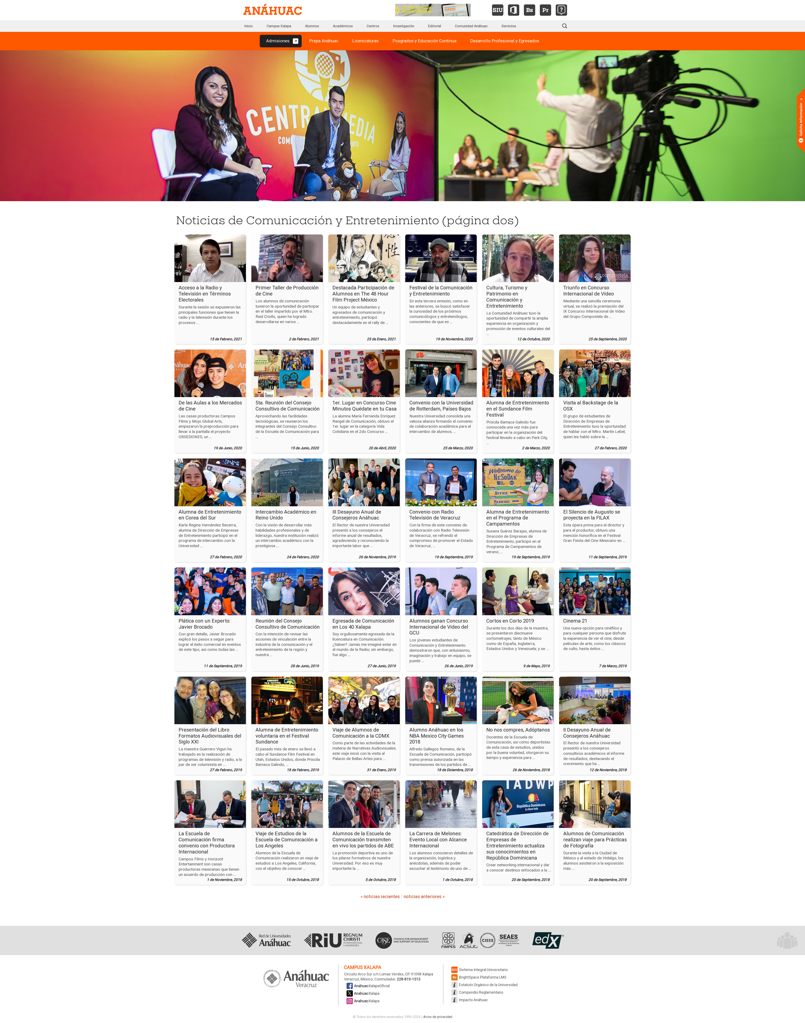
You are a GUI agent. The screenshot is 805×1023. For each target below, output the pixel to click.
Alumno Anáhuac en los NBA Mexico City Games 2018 (436, 736)
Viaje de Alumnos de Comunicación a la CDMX (360, 733)
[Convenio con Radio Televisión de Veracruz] (441, 482)
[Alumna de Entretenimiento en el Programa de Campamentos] (518, 482)
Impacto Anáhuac (473, 1000)
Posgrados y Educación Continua (424, 40)
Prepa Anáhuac (323, 40)
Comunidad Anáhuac (471, 26)
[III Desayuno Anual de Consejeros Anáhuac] (364, 482)
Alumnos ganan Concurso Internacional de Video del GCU (438, 627)
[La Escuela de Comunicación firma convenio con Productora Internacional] (210, 803)
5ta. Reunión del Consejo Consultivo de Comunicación (288, 406)
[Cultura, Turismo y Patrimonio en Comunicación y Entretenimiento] (518, 258)
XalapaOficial (372, 986)
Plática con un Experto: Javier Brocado (205, 624)
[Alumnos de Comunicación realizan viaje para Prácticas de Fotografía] (595, 803)
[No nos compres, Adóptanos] (518, 700)
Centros (373, 26)
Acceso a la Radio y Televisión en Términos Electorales (205, 294)
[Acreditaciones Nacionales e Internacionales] (479, 940)
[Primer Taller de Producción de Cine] (287, 258)
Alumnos (312, 26)
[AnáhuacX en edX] (547, 940)
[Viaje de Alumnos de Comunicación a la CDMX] (364, 700)
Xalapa (366, 993)
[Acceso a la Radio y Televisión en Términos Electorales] (210, 258)
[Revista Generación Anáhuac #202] (433, 10)
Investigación (403, 26)
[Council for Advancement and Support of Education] (402, 940)
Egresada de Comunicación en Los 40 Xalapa (363, 624)
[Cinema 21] (595, 591)
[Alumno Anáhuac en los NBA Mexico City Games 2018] (441, 700)
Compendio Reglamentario (481, 992)
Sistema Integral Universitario (483, 969)
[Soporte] (561, 10)
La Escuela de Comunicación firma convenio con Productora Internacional (207, 843)
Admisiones (278, 40)
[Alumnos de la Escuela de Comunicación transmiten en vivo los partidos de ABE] (364, 803)
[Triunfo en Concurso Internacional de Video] (595, 258)
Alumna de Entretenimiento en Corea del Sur (210, 515)
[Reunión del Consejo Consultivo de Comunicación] (287, 591)
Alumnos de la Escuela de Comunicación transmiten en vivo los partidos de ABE (363, 840)
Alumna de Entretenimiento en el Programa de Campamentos (517, 518)
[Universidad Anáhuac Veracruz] (296, 979)
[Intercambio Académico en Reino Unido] (287, 482)
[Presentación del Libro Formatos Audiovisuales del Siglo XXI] (210, 700)
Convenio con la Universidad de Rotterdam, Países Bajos (441, 406)
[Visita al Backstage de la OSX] (595, 373)
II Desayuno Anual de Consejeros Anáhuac (587, 733)
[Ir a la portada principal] (272, 10)
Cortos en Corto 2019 (510, 621)
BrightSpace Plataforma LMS (482, 977)
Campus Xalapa (279, 26)
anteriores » (424, 896)
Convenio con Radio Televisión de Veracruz (434, 515)
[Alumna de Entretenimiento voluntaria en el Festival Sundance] (287, 700)
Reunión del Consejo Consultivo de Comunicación (288, 624)
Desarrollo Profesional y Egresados (504, 40)
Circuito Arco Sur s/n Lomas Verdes (374, 974)
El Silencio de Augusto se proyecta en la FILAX (591, 515)
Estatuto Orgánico (488, 985)
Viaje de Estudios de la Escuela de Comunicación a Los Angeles (287, 840)
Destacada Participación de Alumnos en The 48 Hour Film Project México (363, 294)
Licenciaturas (365, 40)
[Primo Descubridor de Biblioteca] (545, 10)
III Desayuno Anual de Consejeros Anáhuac (356, 515)
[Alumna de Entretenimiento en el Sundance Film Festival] (518, 373)
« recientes (380, 896)
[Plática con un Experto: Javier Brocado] (210, 591)
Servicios (508, 26)
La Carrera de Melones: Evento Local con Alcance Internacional (438, 840)
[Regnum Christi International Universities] (333, 940)
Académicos (343, 26)
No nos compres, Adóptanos (518, 730)
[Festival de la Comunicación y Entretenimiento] (441, 258)
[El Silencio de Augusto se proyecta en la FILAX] (595, 482)
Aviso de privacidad (437, 1017)
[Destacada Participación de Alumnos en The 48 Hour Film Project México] (364, 258)
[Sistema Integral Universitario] (497, 10)
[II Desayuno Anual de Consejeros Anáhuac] (595, 700)
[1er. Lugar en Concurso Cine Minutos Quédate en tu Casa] (364, 373)
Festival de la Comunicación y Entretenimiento (441, 291)
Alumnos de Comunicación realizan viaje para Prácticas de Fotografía (595, 840)
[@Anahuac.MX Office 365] (513, 10)
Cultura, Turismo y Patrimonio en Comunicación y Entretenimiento (506, 297)
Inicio (248, 26)
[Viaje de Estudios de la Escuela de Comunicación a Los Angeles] (287, 803)
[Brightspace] (529, 10)
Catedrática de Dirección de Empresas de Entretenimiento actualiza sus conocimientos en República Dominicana (517, 846)
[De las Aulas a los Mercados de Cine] (210, 373)
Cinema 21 (575, 621)
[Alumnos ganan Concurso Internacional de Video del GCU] (441, 591)
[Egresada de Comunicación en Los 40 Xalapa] (364, 591)
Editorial (434, 26)
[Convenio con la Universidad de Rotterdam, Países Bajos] (441, 373)
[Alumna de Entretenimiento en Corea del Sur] (210, 482)
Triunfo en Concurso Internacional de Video (588, 291)
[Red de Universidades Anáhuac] (266, 940)
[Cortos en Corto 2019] (518, 591)
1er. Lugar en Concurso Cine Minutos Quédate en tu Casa (364, 406)
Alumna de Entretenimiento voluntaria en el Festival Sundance (287, 736)
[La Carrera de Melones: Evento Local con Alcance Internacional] (441, 803)
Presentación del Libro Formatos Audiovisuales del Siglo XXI (210, 736)
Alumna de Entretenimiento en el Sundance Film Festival (517, 409)
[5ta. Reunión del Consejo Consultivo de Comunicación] (287, 373)
